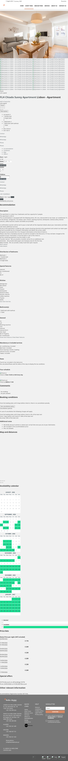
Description (4, 111)
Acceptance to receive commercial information (54, 721)
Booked (6, 620)
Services (47, 6)
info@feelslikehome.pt (12, 742)
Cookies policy (39, 711)
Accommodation (8, 149)
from (1, 157)
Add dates (3, 165)
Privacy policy (39, 714)
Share (2, 105)
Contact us (62, 6)
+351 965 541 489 (11, 726)
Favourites (63, 1)
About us (54, 6)
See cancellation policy (7, 406)
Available (7, 624)
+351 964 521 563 (11, 737)
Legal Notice (38, 712)
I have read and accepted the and (55, 716)
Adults (2, 167)
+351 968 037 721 (11, 731)
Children (2, 174)
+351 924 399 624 (11, 710)
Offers (6, 154)
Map (5, 152)
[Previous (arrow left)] (0, 109)
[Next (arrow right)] (2, 109)
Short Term (29, 6)
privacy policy (52, 716)
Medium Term (38, 6)
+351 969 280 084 (11, 721)
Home (22, 6)
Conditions (7, 150)
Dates (1, 161)
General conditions (38, 708)
